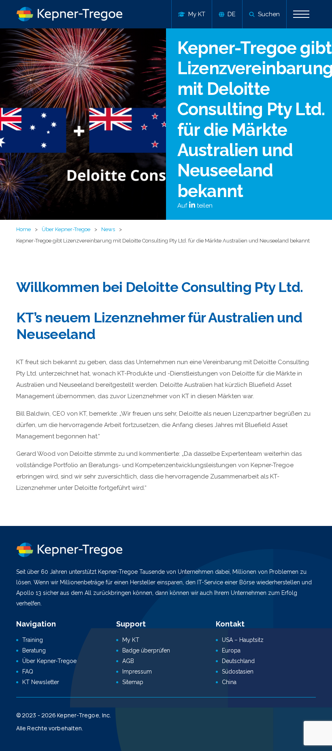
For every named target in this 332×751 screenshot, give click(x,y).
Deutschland (238, 661)
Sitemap (132, 682)
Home (23, 229)
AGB (128, 661)
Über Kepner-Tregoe (66, 229)
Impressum (137, 671)
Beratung (34, 650)
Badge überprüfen (146, 650)
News (108, 229)
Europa (231, 650)
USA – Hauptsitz (243, 640)
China (229, 682)
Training (32, 640)
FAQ (27, 671)
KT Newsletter (40, 682)
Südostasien (237, 671)
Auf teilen (195, 205)
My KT (130, 640)
